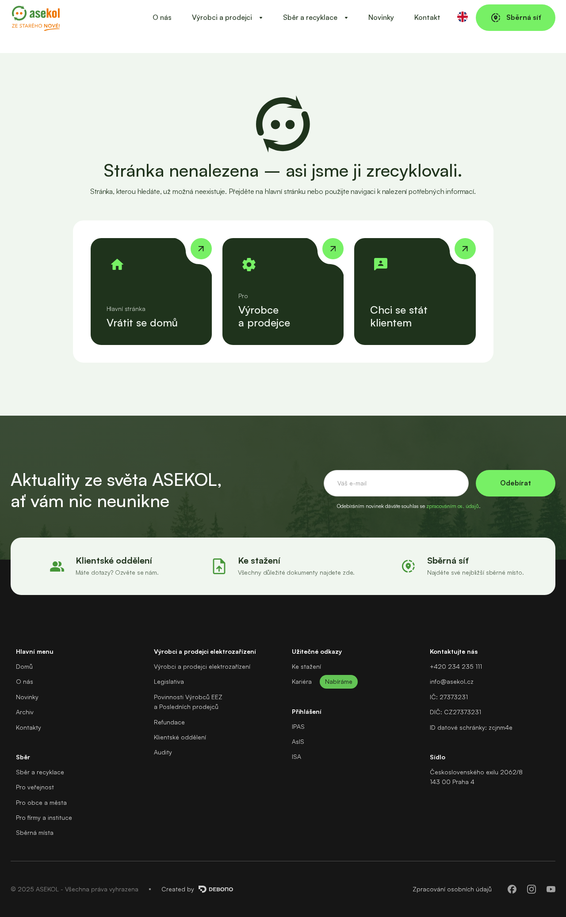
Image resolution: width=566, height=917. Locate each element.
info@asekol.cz (452, 681)
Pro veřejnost (35, 787)
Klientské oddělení (180, 737)
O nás (162, 17)
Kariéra (302, 681)
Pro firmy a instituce (44, 817)
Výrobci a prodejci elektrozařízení (202, 666)
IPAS (298, 726)
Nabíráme (338, 681)
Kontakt (427, 17)
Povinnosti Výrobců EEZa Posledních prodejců (188, 701)
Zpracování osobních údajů (452, 889)
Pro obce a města (41, 802)
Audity (163, 752)
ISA (296, 756)
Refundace (169, 722)
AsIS (298, 741)
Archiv (25, 712)
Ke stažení (306, 666)
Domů (24, 666)
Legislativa (169, 681)
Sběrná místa (35, 832)
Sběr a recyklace (40, 772)
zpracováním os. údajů (452, 506)
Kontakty (28, 727)
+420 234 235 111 (456, 666)
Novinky (381, 17)
